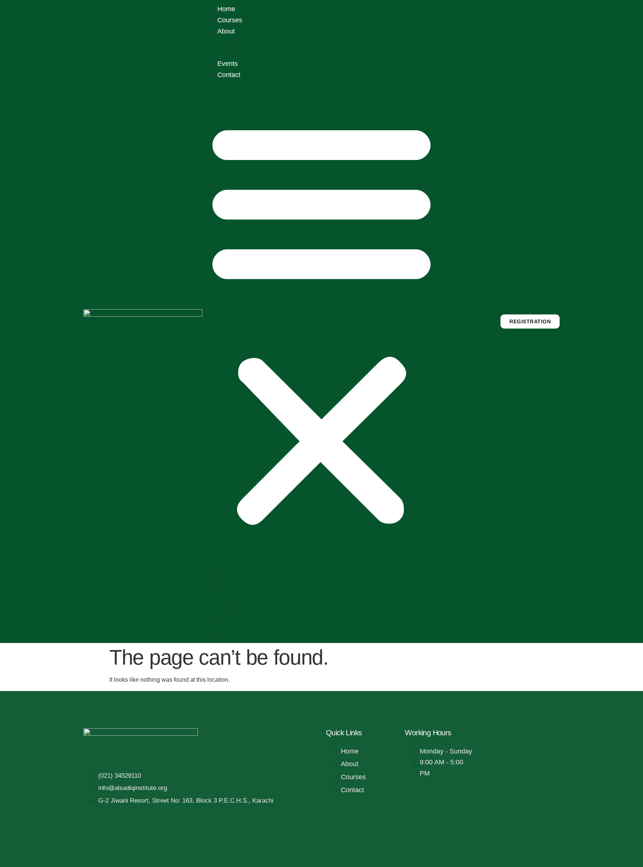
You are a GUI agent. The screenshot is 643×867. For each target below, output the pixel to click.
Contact (228, 75)
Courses (229, 20)
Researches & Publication (266, 42)
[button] (321, 322)
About (226, 31)
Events (227, 63)
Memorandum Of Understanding (274, 52)
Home (226, 9)
